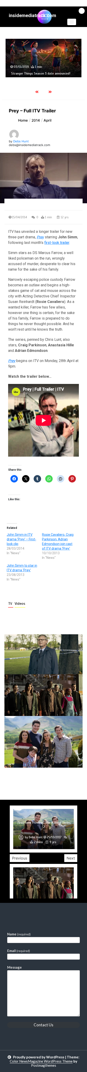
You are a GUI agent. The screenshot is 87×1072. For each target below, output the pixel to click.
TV (10, 603)
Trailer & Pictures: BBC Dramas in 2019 (40, 82)
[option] (46, 62)
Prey (40, 237)
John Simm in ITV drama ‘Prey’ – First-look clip (21, 539)
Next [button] (71, 858)
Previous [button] (19, 858)
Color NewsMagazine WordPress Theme (41, 1061)
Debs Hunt (21, 141)
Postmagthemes (43, 1065)
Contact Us (43, 1024)
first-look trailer (56, 242)
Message (14, 967)
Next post (63, 781)
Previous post (27, 781)
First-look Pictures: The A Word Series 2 (44, 825)
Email (18, 951)
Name (19, 934)
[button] (71, 22)
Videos (20, 603)
